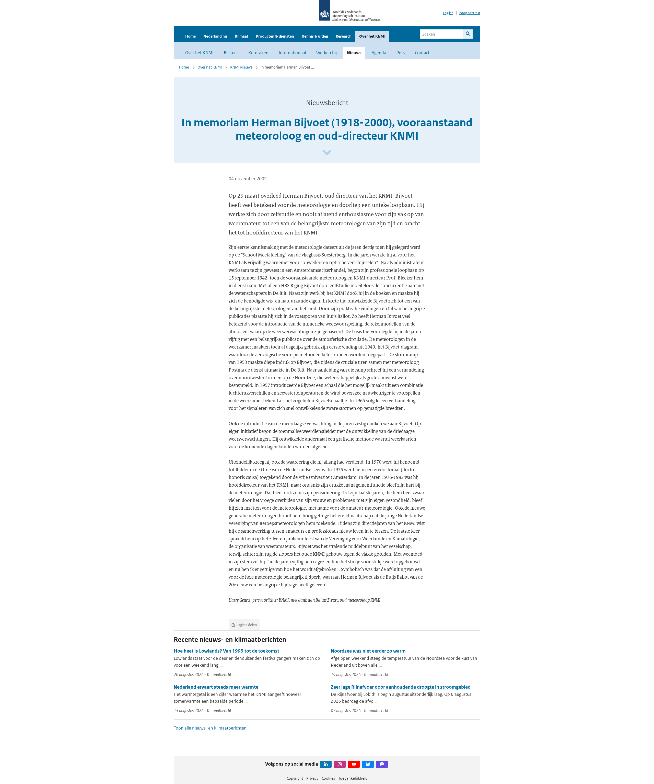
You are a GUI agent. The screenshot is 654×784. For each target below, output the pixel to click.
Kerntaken (258, 52)
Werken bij (326, 52)
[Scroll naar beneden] (327, 153)
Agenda (379, 52)
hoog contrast (469, 13)
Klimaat (241, 36)
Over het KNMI (372, 36)
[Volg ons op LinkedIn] (326, 764)
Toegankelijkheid (353, 778)
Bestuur (231, 52)
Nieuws (354, 52)
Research (344, 36)
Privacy (312, 778)
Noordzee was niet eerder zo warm (368, 651)
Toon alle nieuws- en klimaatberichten (210, 728)
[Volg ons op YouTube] (354, 764)
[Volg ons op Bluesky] (368, 764)
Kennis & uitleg (315, 36)
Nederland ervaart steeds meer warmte (216, 687)
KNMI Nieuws (241, 67)
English (448, 13)
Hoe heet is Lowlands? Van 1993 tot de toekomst (226, 651)
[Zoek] (468, 34)
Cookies (328, 778)
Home (190, 36)
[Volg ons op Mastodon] (382, 764)
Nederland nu (215, 36)
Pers (400, 52)
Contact (422, 52)
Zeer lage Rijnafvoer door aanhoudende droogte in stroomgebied (401, 687)
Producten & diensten (275, 36)
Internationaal (292, 52)
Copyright (295, 778)
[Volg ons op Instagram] (340, 764)
